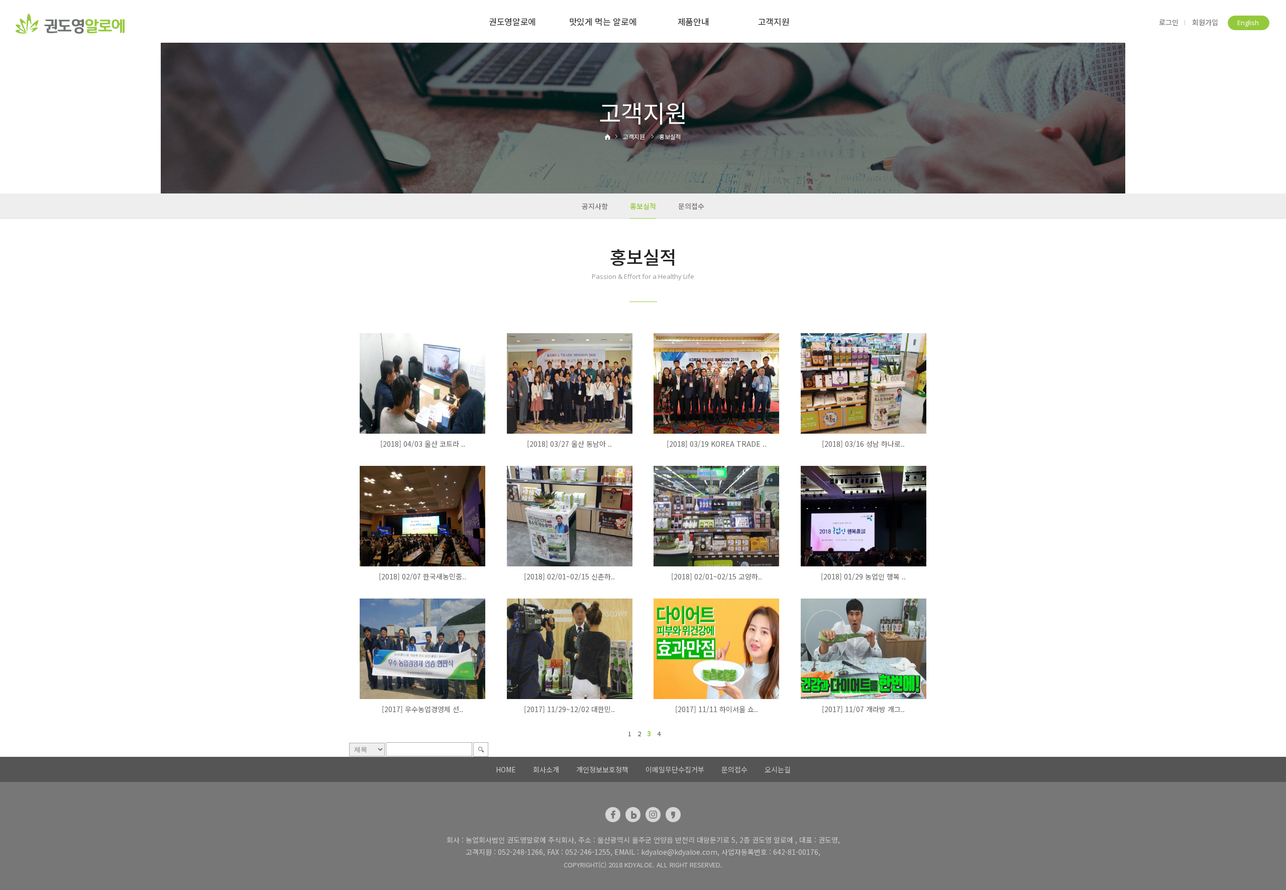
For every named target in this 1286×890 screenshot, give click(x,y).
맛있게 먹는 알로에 (603, 21)
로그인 (1168, 22)
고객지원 (774, 21)
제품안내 (693, 21)
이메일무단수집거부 (675, 769)
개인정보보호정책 (602, 769)
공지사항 (595, 206)
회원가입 (1205, 22)
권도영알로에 (512, 21)
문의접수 (691, 206)
